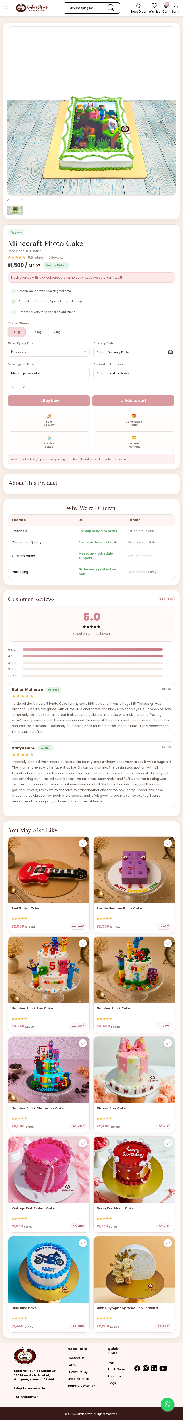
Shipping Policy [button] (78, 1379)
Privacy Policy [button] (77, 1372)
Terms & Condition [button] (81, 1386)
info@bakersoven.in (29, 1388)
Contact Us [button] (75, 1358)
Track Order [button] (116, 1369)
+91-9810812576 (26, 1397)
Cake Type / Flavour (23, 343)
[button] (6, 8)
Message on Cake (21, 364)
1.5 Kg (36, 332)
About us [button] (114, 1376)
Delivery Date (103, 343)
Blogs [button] (112, 1383)
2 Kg (57, 332)
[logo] (31, 7)
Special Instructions (108, 364)
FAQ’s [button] (71, 1365)
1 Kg (17, 332)
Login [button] (111, 1362)
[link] (111, 8)
